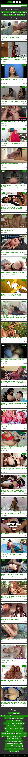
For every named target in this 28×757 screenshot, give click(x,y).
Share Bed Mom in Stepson (10, 736)
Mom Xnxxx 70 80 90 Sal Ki (14, 743)
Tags (8, 755)
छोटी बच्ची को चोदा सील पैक (8, 733)
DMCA (13, 755)
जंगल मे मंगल (8, 718)
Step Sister (12, 14)
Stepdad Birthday (21, 733)
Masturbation (21, 14)
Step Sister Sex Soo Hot (8, 716)
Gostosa (5, 14)
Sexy (2, 12)
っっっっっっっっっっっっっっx (14, 748)
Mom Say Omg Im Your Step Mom (14, 723)
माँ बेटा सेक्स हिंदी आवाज (17, 718)
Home (4, 755)
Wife (19, 12)
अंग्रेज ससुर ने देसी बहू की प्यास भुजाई (14, 746)
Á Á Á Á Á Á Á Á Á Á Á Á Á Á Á (14, 728)
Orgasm (24, 12)
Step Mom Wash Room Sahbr (14, 731)
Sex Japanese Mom (14, 713)
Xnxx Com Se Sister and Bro (14, 741)
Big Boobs (14, 12)
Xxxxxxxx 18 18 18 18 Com (14, 721)
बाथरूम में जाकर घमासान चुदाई (14, 738)
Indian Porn (22, 736)
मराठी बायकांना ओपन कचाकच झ (14, 726)
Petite (7, 12)
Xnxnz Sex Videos (22, 716)
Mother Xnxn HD (14, 751)
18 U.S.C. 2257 (21, 755)
